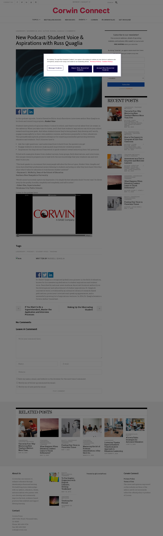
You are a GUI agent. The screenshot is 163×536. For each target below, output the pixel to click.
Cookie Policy (107, 61)
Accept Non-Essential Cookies (105, 69)
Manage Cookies (55, 68)
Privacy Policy (96, 61)
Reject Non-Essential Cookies (80, 69)
